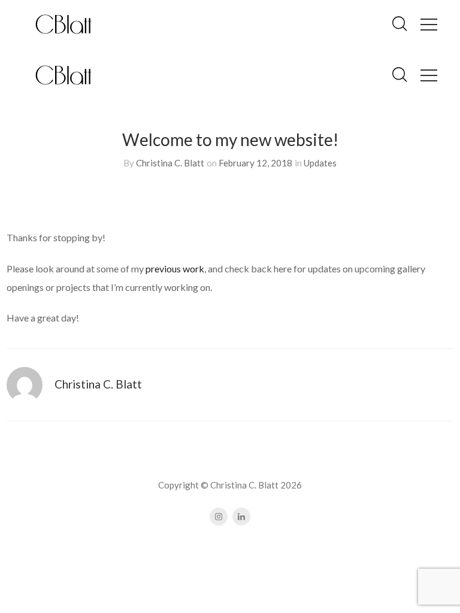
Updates (320, 162)
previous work (175, 268)
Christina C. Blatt (170, 162)
